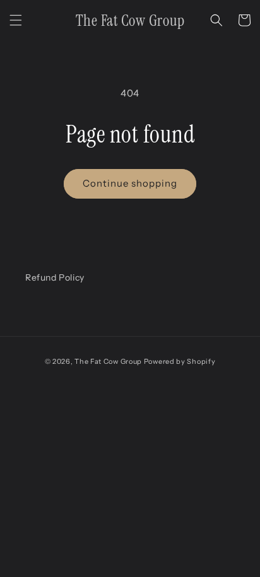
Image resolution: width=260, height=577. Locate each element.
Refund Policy (55, 277)
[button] (16, 20)
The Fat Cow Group (108, 361)
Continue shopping (130, 183)
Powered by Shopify (180, 361)
